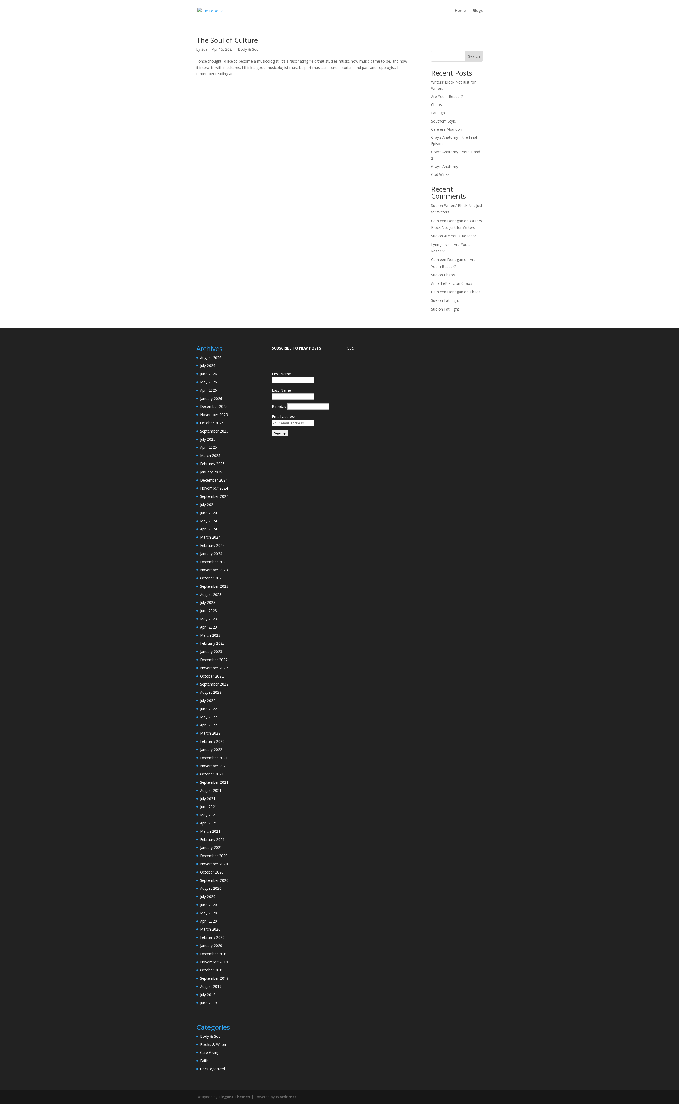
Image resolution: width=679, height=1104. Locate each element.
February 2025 (212, 463)
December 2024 (214, 480)
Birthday (279, 406)
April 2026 (208, 390)
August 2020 (210, 888)
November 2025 (214, 414)
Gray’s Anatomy (444, 166)
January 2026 (211, 398)
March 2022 (210, 733)
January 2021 (211, 847)
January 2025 (211, 471)
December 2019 (214, 953)
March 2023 (210, 635)
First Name (281, 373)
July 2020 (207, 896)
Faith (204, 1060)
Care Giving (209, 1052)
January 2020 (211, 945)
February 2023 (212, 643)
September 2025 (214, 431)
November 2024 (214, 488)
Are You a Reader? (447, 96)
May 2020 (208, 912)
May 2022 (208, 716)
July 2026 (207, 365)
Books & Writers (214, 1044)
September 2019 (214, 978)
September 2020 (214, 880)
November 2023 (214, 569)
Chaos (436, 104)
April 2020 (208, 921)
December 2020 (214, 855)
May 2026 (208, 382)
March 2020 (210, 929)
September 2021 (214, 782)
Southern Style (443, 121)
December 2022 (214, 659)
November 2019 (214, 962)
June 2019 (208, 1002)
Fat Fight (438, 112)
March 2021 (210, 831)
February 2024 (212, 545)
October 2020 (212, 872)
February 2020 (212, 937)
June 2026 (208, 373)
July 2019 (207, 994)
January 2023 (211, 651)
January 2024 (211, 553)
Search (474, 56)
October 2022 (212, 676)
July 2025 (207, 439)
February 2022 (212, 741)
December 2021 (214, 757)
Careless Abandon (446, 129)
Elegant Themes (234, 1096)
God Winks (440, 174)
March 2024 (210, 537)
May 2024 (208, 520)
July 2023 (207, 602)
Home (460, 11)
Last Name (281, 390)
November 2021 (214, 765)
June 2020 (208, 904)
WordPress (286, 1096)
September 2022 (214, 684)
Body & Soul (248, 49)
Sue (204, 49)
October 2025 (212, 422)
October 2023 (212, 578)
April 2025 (208, 447)
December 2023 (214, 561)
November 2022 (214, 667)
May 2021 (208, 814)
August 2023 (210, 594)
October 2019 (212, 969)
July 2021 (207, 798)
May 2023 (208, 618)
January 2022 (211, 749)
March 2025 (210, 455)
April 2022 (208, 724)
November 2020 (214, 863)
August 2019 (210, 986)
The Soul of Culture (227, 40)
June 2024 (208, 512)
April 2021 (208, 823)
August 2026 (210, 357)
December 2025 (214, 406)
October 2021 (212, 773)
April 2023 (208, 627)
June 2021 (208, 806)
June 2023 (208, 610)
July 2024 (207, 504)
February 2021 (212, 839)
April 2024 (208, 528)
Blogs (478, 11)
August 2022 (210, 692)
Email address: (284, 416)
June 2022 (208, 708)
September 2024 (214, 496)
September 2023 (214, 586)
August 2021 (210, 790)
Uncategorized (212, 1068)
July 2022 (207, 700)
